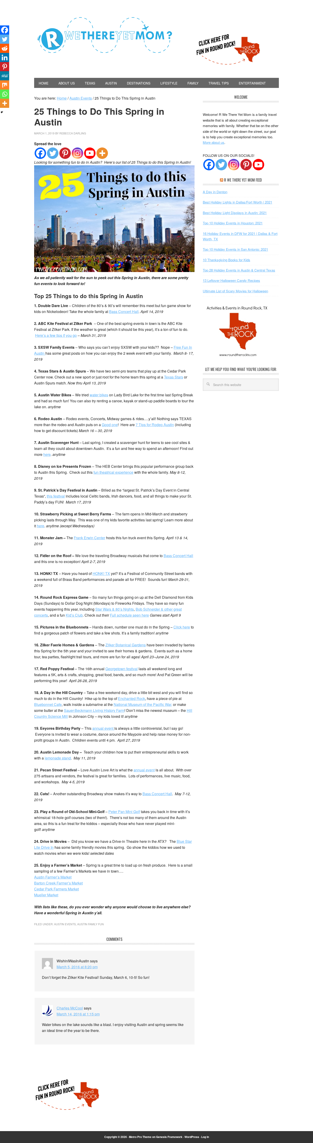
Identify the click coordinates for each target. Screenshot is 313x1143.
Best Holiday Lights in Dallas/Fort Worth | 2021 (237, 202)
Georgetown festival (121, 668)
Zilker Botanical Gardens (125, 645)
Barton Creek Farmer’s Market (58, 883)
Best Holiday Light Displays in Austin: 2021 (235, 212)
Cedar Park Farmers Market (56, 889)
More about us (213, 142)
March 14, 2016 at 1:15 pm (78, 1014)
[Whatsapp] (4, 94)
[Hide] (2, 112)
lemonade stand (58, 758)
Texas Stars (173, 377)
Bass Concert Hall (124, 311)
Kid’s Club (74, 615)
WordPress (191, 1137)
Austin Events (65, 924)
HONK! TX (101, 573)
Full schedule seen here (129, 615)
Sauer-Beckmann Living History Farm (94, 710)
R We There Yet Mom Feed (243, 180)
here (47, 454)
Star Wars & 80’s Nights (114, 609)
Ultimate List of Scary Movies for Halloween (235, 290)
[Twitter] (52, 153)
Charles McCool (70, 1008)
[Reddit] (4, 48)
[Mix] (4, 85)
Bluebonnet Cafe (48, 704)
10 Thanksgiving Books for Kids (226, 259)
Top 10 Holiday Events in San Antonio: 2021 (235, 249)
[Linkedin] (4, 57)
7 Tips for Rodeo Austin (155, 424)
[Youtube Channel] (258, 164)
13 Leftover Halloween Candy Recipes (231, 280)
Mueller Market (46, 895)
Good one (110, 424)
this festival (56, 496)
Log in (205, 1137)
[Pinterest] (65, 153)
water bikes (99, 394)
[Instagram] (77, 153)
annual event (103, 728)
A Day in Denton (215, 191)
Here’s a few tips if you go (56, 335)
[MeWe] (4, 75)
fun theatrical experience (113, 472)
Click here (181, 627)
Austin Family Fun (90, 924)
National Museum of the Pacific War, (143, 704)
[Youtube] (90, 153)
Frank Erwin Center (89, 537)
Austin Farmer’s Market (52, 877)
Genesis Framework (169, 1137)
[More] (102, 153)
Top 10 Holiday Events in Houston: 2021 (233, 222)
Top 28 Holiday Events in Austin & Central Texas (239, 270)
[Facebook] (40, 153)
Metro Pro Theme (140, 1137)
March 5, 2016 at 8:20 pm (77, 966)
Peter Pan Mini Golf (124, 811)
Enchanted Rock (131, 698)
